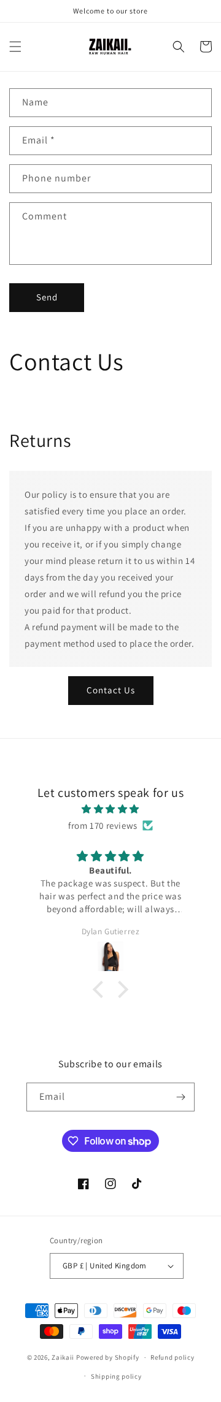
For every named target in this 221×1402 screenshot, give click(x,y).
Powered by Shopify (107, 1357)
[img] (110, 809)
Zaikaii (63, 1357)
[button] (15, 46)
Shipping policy (116, 1376)
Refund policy (172, 1357)
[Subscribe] (180, 1097)
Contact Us (111, 690)
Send (47, 297)
